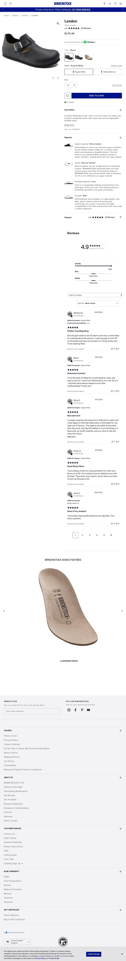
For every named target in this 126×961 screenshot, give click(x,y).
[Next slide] (58, 78)
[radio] (68, 57)
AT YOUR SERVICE (81, 10)
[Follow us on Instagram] (69, 710)
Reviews (8, 816)
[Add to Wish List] (67, 96)
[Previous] (4, 611)
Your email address (15, 711)
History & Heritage (13, 787)
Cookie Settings (12, 744)
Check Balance (11, 915)
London (25, 15)
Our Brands (9, 795)
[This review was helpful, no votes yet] (112, 348)
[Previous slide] (53, 78)
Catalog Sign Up (12, 863)
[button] (3, 9)
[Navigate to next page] (111, 535)
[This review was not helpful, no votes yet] (116, 348)
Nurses (7, 885)
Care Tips (9, 859)
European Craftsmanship (16, 808)
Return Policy (11, 753)
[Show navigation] (5, 3)
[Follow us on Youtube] (89, 710)
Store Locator (10, 821)
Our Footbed (10, 800)
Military (7, 894)
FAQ (6, 851)
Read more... (71, 436)
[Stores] (104, 3)
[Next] (122, 611)
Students (8, 898)
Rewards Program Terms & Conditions (23, 770)
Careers (8, 812)
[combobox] (98, 303)
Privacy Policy (11, 740)
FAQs (6, 877)
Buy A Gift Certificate (14, 919)
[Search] (10, 3)
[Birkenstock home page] (63, 3)
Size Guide (117, 85)
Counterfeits (10, 765)
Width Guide (116, 66)
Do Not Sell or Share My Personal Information (27, 748)
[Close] (122, 954)
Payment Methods (13, 842)
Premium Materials (13, 804)
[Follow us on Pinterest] (82, 710)
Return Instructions (13, 847)
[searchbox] (93, 295)
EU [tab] (74, 85)
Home (7, 15)
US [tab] (68, 85)
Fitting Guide (10, 855)
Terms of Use (10, 736)
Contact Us (9, 834)
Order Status (10, 838)
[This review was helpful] (112, 391)
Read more (69, 125)
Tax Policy (9, 761)
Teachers (8, 902)
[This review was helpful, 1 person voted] (112, 441)
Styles (16, 15)
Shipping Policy (12, 757)
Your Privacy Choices (16, 932)
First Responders (12, 881)
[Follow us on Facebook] (75, 710)
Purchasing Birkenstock (16, 791)
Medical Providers (13, 889)
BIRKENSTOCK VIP (14, 783)
